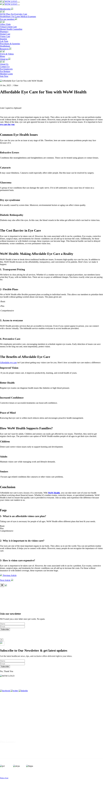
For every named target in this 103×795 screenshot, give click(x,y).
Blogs (2, 56)
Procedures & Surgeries (10, 44)
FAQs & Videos (7, 54)
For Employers (6, 69)
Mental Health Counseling (11, 29)
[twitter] (15, 691)
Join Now (4, 76)
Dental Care (5, 34)
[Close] (2, 585)
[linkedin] (23, 691)
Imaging (3, 39)
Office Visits (5, 24)
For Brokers (5, 71)
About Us (4, 64)
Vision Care (5, 36)
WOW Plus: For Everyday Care (13, 14)
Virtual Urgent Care (8, 27)
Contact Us (5, 66)
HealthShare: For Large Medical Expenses (18, 16)
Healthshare (5, 46)
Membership (5, 9)
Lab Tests (4, 41)
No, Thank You (6, 671)
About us (4, 59)
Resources (4, 49)
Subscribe (5, 629)
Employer (99, 684)
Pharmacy (4, 31)
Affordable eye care (8, 362)
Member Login (6, 74)
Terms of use (4, 778)
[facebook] (5, 691)
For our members (7, 19)
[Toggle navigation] (19, 2)
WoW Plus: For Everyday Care (59, 682)
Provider (98, 688)
